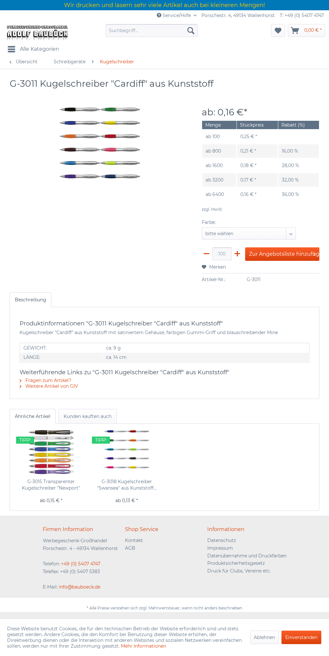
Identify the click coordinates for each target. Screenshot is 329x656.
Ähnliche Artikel (32, 416)
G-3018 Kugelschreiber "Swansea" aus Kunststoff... (126, 485)
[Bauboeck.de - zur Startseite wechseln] (37, 32)
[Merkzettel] (278, 30)
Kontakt (134, 540)
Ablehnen (264, 637)
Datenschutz (221, 540)
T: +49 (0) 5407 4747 (302, 15)
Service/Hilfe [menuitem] (176, 15)
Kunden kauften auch (87, 416)
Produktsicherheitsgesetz (236, 563)
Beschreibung (30, 300)
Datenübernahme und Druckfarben (247, 556)
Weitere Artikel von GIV (51, 386)
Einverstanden (301, 637)
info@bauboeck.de (79, 587)
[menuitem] (152, 30)
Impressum (220, 548)
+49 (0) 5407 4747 (80, 564)
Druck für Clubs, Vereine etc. (239, 571)
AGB (130, 548)
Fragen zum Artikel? (47, 380)
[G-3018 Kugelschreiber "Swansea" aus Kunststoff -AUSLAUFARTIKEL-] (127, 452)
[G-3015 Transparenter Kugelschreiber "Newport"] (51, 452)
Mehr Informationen (143, 646)
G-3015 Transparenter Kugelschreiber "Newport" (51, 485)
